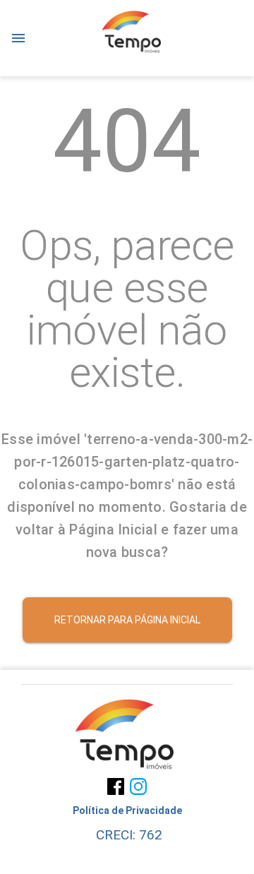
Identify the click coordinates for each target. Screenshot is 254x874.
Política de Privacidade (127, 810)
